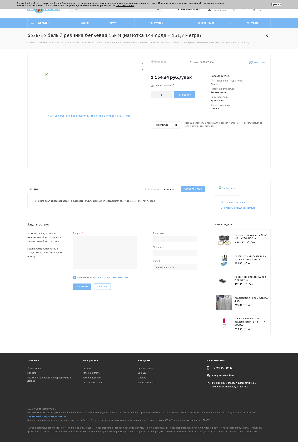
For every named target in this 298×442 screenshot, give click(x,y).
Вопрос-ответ (145, 368)
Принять (276, 4)
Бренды (142, 372)
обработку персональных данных (112, 277)
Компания (33, 360)
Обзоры (142, 377)
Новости (32, 372)
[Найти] (157, 8)
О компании (34, 368)
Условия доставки (92, 377)
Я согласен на (104, 277)
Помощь (87, 368)
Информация (90, 360)
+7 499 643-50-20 (188, 9)
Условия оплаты (91, 372)
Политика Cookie (125, 5)
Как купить (144, 360)
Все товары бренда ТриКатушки (238, 207)
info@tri (217, 375)
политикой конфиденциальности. (48, 416)
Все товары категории (233, 202)
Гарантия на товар (93, 382)
